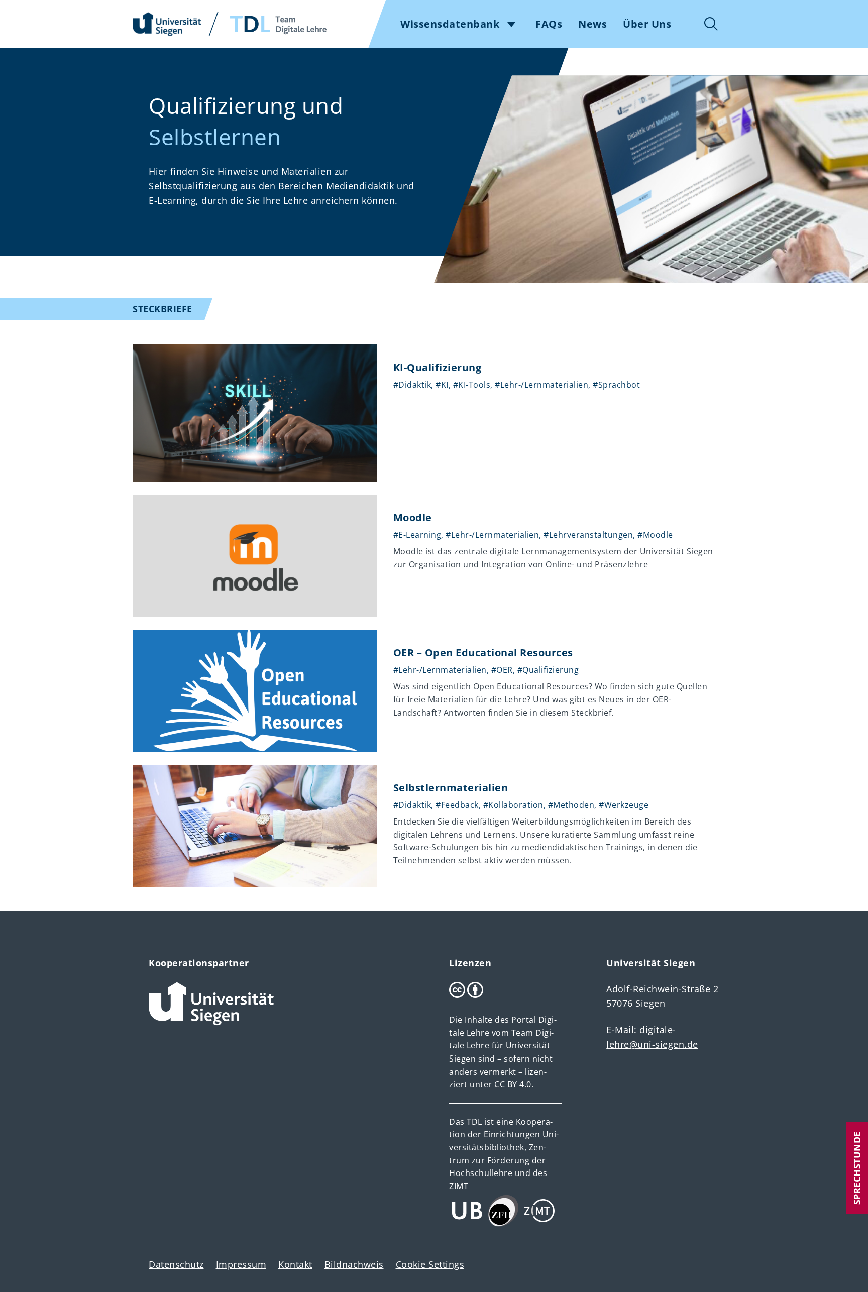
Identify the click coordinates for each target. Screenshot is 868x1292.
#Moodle (655, 534)
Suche (711, 24)
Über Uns (647, 24)
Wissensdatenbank (449, 24)
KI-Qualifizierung (437, 367)
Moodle (412, 517)
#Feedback (457, 804)
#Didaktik (412, 384)
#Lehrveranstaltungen (588, 534)
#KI (442, 384)
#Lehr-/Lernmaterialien (541, 384)
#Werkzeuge (623, 804)
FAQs (548, 24)
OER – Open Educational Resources (483, 652)
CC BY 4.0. (513, 1084)
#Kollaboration (513, 804)
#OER (502, 669)
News (592, 24)
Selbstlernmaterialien (450, 787)
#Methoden (571, 804)
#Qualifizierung (548, 669)
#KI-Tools (472, 384)
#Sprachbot (616, 384)
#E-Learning (417, 534)
